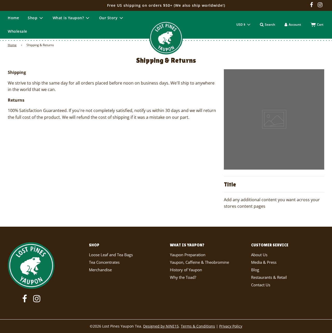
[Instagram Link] (320, 5)
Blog (255, 269)
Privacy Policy (230, 326)
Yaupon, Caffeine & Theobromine (199, 262)
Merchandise (100, 269)
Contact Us (260, 284)
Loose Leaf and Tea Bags (111, 254)
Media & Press (263, 262)
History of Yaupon (186, 269)
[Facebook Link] (311, 5)
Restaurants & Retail (269, 277)
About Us (259, 254)
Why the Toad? (183, 277)
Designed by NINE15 (161, 326)
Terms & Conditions (198, 326)
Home (13, 17)
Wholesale (17, 31)
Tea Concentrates (104, 262)
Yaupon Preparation (187, 254)
